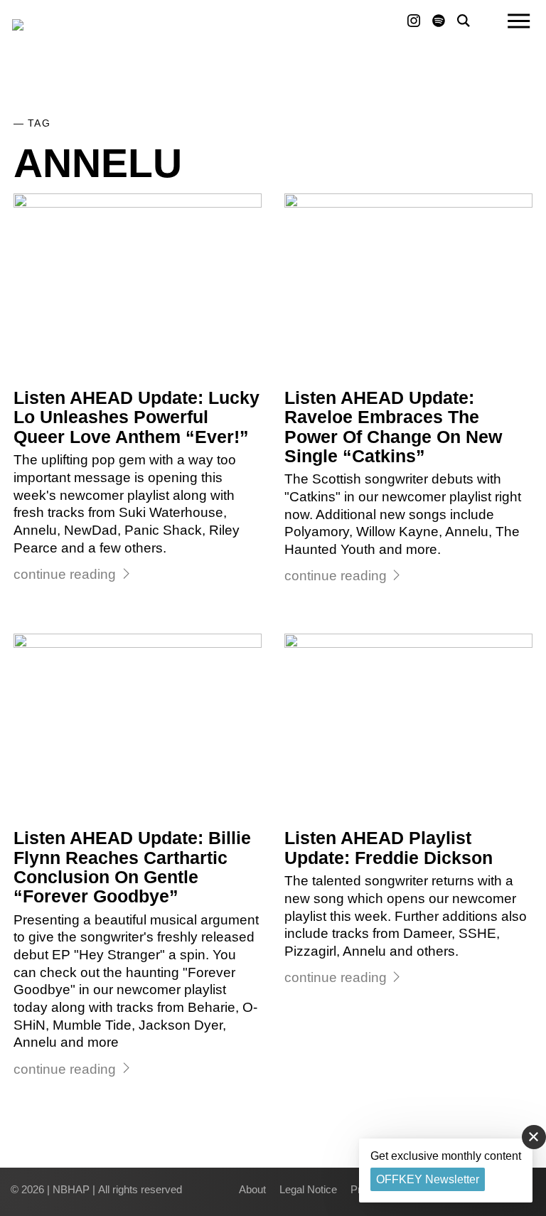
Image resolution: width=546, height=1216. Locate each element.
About (252, 1189)
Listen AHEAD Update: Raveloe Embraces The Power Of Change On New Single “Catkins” (393, 427)
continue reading (65, 574)
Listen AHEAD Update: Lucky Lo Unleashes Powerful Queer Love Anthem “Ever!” (136, 417)
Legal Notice (308, 1189)
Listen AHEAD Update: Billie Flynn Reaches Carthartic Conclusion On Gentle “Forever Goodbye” (132, 867)
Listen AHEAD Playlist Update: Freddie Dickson (388, 847)
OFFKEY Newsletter (427, 1179)
